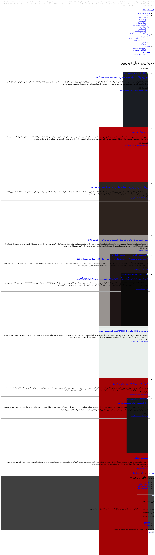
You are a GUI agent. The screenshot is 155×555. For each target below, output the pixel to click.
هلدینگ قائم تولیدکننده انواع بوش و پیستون (130, 383)
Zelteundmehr (20, 3)
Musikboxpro (111, 2)
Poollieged (111, 3)
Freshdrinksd (144, 5)
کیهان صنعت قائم (144, 486)
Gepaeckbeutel (92, 3)
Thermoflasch (105, 3)
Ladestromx (91, 2)
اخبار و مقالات (143, 90)
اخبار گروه (144, 394)
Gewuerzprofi (64, 2)
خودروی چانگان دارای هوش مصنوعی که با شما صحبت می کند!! (122, 77)
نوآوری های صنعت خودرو (129, 90)
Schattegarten (97, 2)
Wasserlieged (124, 3)
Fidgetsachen (34, 3)
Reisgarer (145, 2)
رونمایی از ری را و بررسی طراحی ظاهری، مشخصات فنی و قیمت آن (119, 187)
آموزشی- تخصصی (142, 145)
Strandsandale (132, 2)
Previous (136, 473)
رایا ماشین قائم (144, 482)
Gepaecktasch (139, 2)
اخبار (146, 269)
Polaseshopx (72, 3)
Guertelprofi (137, 3)
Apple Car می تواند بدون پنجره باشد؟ (132, 403)
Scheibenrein (58, 3)
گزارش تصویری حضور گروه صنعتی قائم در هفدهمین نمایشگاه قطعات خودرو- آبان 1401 (112, 259)
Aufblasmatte (125, 2)
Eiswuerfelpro (35, 2)
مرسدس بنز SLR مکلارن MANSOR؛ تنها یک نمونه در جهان (123, 331)
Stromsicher (22, 2)
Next (152, 473)
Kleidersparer (84, 2)
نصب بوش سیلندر (140, 458)
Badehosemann (150, 3)
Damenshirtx (79, 3)
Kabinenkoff (7, 3)
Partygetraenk (65, 3)
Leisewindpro (104, 2)
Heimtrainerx (15, 2)
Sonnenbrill (52, 3)
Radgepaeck (50, 2)
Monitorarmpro (43, 2)
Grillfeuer (40, 3)
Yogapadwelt (118, 3)
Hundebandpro (8, 2)
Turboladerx (46, 3)
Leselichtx (98, 3)
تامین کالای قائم (144, 484)
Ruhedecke (129, 5)
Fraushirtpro (85, 3)
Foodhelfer (123, 5)
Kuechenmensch (136, 5)
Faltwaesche (27, 3)
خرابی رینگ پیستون (140, 132)
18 (149, 473)
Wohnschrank (151, 5)
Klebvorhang (77, 2)
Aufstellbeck (151, 2)
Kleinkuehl (71, 2)
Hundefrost (143, 3)
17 (147, 473)
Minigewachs (28, 2)
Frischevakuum (57, 2)
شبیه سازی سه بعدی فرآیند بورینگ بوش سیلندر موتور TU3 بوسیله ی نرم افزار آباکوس (112, 278)
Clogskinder (14, 3)
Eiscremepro (131, 3)
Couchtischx (119, 2)
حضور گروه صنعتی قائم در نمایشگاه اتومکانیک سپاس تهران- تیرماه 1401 (118, 240)
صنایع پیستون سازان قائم (141, 488)
